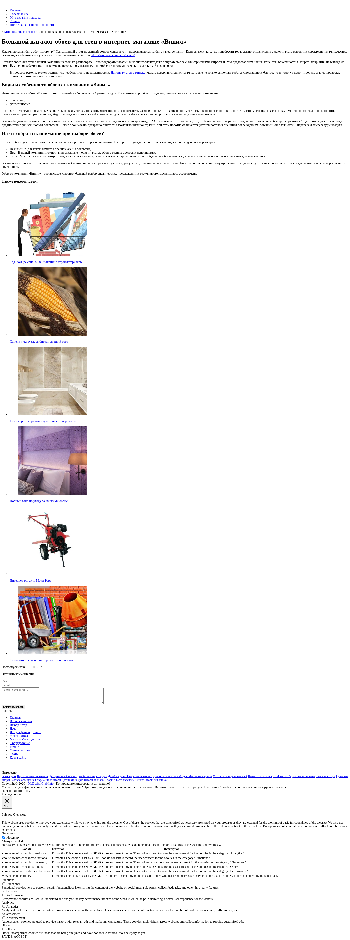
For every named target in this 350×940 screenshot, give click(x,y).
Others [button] (6, 925)
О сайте (15, 21)
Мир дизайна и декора (25, 17)
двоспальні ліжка (133, 780)
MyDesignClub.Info (41, 783)
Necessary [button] (8, 833)
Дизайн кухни (117, 776)
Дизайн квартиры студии (91, 776)
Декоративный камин (62, 776)
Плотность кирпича (260, 776)
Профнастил (280, 776)
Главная (15, 10)
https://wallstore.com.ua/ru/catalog (113, 55)
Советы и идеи (20, 14)
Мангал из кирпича (200, 776)
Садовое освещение (22, 780)
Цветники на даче (72, 780)
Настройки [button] (9, 790)
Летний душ (180, 776)
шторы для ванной (156, 780)
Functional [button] (8, 880)
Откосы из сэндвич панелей (230, 776)
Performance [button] (10, 891)
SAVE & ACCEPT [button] (14, 936)
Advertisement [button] (11, 914)
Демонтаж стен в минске (128, 72)
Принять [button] (24, 790)
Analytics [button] (8, 902)
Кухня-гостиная (162, 776)
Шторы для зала (94, 780)
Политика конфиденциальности (32, 24)
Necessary (13, 837)
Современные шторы (48, 780)
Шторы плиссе (113, 780)
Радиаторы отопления (301, 776)
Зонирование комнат (139, 776)
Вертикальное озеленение (32, 776)
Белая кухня (9, 776)
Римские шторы (325, 776)
